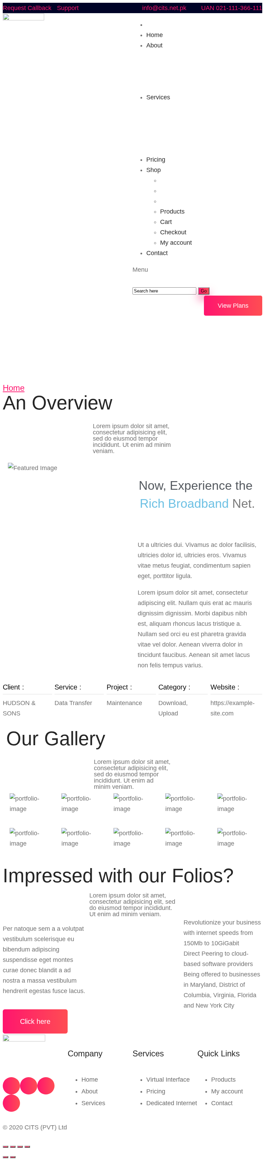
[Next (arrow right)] (13, 1157)
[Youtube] (46, 1085)
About (89, 1091)
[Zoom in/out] (27, 1147)
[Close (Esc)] (5, 1147)
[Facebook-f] (11, 1085)
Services (93, 1103)
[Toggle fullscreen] (20, 1147)
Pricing (155, 1091)
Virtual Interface (168, 1079)
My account (227, 1091)
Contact (222, 1103)
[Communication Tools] (29, 803)
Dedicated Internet (171, 1103)
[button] (233, 306)
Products (223, 1079)
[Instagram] (11, 1103)
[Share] (13, 1147)
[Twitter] (28, 1085)
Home (13, 388)
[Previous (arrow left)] (5, 1157)
